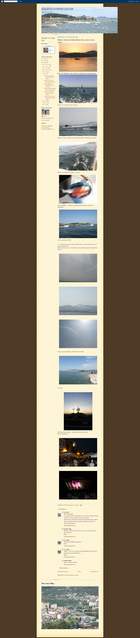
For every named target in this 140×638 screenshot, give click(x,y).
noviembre (46, 66)
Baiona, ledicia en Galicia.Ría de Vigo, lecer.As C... (49, 85)
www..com (48, 46)
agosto (45, 71)
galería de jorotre (51, 51)
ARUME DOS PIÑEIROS (46, 126)
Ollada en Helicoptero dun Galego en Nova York (50, 88)
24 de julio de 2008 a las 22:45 (69, 545)
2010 (44, 59)
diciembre (46, 64)
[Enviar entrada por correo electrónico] (80, 505)
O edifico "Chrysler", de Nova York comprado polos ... (49, 97)
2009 (44, 60)
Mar (65, 512)
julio (45, 73)
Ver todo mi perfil (45, 120)
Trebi (45, 116)
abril (45, 104)
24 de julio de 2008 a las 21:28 (69, 536)
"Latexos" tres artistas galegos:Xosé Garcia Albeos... (49, 77)
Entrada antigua (94, 571)
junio (45, 101)
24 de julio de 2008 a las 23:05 (69, 557)
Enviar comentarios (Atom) (72, 575)
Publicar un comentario (64, 567)
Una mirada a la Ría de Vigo (47, 129)
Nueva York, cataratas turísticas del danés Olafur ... (49, 93)
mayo (45, 102)
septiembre (46, 70)
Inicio (79, 571)
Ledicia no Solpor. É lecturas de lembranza (49, 80)
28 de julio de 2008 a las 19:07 (69, 564)
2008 (44, 62)
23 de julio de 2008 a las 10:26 (69, 525)
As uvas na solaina (45, 127)
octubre (46, 68)
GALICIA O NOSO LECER (57, 9)
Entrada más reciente (63, 571)
